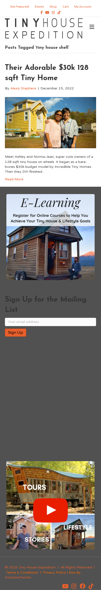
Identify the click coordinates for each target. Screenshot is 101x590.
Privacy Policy (54, 572)
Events (39, 6)
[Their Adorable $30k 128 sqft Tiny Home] (50, 122)
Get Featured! (19, 6)
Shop (53, 6)
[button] (65, 586)
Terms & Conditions (22, 572)
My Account (82, 6)
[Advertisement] (50, 399)
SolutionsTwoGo (18, 577)
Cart (66, 6)
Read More (14, 179)
